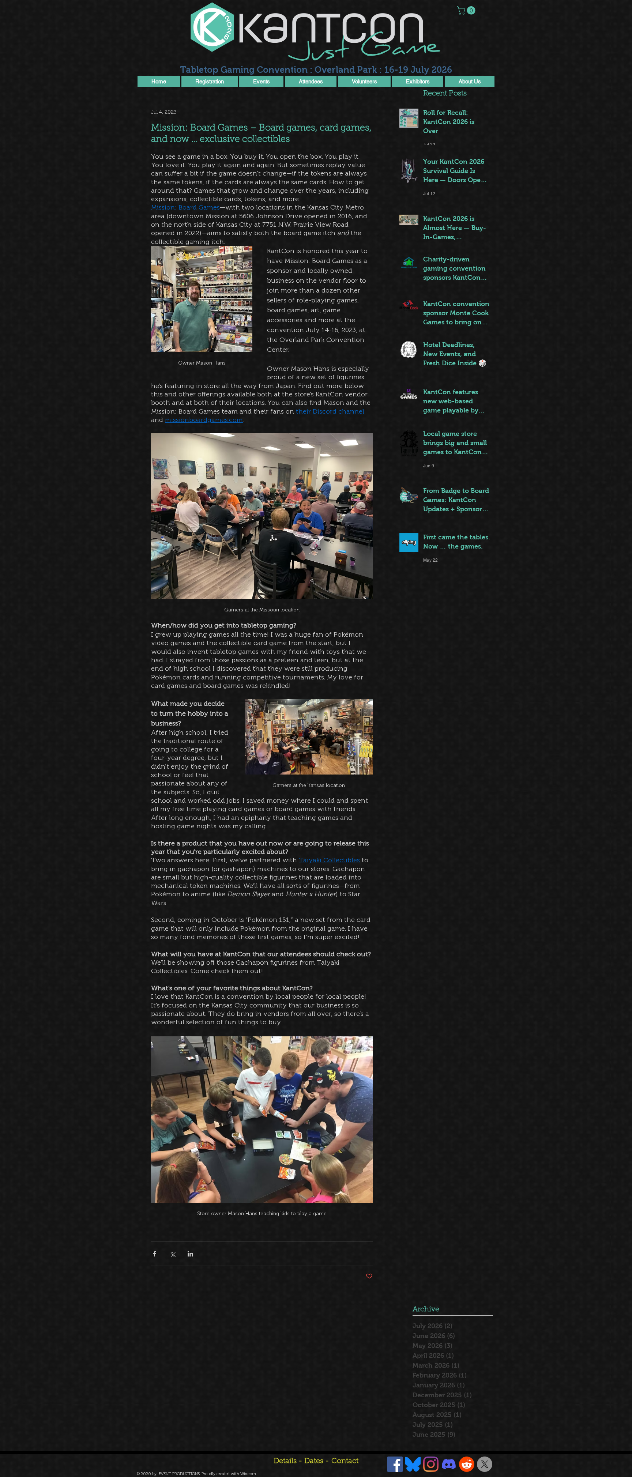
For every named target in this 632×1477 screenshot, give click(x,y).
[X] (484, 1464)
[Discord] (448, 1464)
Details (285, 1461)
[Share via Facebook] (154, 1253)
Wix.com (248, 1474)
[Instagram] (431, 1464)
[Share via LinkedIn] (190, 1253)
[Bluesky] (413, 1464)
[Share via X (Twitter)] (172, 1253)
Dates (314, 1461)
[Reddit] (466, 1464)
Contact (344, 1461)
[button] (467, 10)
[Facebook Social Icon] (395, 1464)
